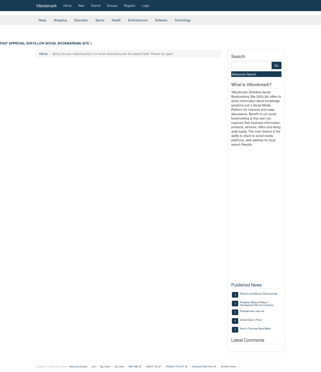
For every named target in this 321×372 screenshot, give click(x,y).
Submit (95, 5)
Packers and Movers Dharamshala (258, 293)
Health (116, 20)
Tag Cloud (105, 366)
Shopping (60, 20)
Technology (183, 20)
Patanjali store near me (252, 311)
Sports (99, 20)
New (81, 5)
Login (146, 5)
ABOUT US (152, 366)
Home (67, 5)
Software (161, 20)
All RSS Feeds (228, 366)
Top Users (119, 366)
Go (276, 65)
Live (93, 366)
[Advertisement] (173, 34)
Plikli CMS (133, 366)
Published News (246, 285)
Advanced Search (244, 74)
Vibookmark (46, 5)
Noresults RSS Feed (202, 366)
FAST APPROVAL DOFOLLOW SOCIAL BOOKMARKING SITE (44, 43)
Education (81, 20)
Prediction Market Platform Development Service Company (257, 303)
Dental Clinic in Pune (251, 319)
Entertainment (138, 20)
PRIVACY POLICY (175, 366)
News (42, 20)
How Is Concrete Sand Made (255, 328)
